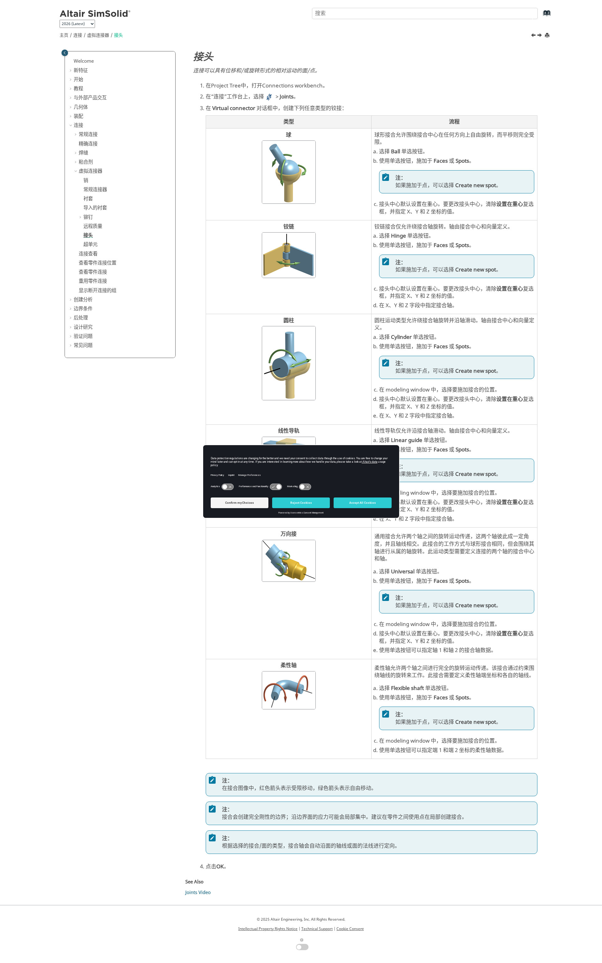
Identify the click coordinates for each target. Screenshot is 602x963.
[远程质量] (533, 36)
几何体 (81, 107)
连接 (77, 35)
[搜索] (528, 13)
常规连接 (88, 134)
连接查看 (88, 253)
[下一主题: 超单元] (540, 36)
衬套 (88, 198)
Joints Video (198, 892)
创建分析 (83, 299)
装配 (78, 116)
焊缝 (83, 153)
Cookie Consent (350, 929)
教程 (78, 88)
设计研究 (83, 327)
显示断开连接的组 (97, 290)
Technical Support (317, 929)
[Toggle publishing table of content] (64, 53)
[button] (71, 61)
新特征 (81, 70)
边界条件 (83, 308)
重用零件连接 (93, 281)
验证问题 (83, 336)
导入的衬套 (95, 207)
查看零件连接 (93, 272)
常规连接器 (95, 189)
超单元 (90, 244)
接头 (118, 35)
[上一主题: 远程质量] (533, 36)
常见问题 (83, 345)
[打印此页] (547, 35)
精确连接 (88, 143)
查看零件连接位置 (97, 263)
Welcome (84, 61)
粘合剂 (86, 162)
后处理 (81, 317)
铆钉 (88, 217)
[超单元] (540, 36)
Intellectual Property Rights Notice (268, 929)
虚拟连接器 (98, 35)
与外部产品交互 (90, 97)
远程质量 (92, 226)
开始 (78, 79)
